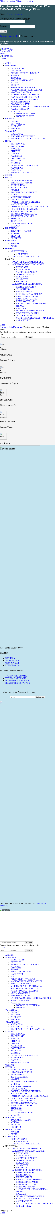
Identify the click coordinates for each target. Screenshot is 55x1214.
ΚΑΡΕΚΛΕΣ (16, 156)
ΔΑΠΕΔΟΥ (16, 126)
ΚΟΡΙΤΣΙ (15, 243)
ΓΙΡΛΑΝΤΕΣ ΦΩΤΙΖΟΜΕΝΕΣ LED (27, 262)
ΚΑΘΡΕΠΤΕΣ (17, 83)
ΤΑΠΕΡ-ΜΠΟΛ (18, 185)
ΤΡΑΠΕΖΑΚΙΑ (17, 146)
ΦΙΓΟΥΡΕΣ (16, 78)
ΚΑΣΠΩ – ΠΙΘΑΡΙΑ (20, 109)
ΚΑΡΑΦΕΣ (16, 75)
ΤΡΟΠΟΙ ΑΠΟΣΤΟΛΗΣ (16, 676)
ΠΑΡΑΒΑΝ (16, 170)
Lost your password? (9, 36)
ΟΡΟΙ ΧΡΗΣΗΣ (12, 663)
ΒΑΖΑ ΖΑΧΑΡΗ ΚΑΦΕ (22, 180)
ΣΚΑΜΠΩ (15, 163)
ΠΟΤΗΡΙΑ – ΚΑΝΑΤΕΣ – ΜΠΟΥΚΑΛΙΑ (29, 206)
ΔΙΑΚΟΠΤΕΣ (22, 279)
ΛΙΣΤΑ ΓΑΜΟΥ (12, 660)
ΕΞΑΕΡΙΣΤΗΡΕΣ (23, 269)
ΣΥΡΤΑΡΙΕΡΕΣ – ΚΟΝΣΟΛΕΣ (24, 165)
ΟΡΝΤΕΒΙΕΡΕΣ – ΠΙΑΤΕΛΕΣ (24, 209)
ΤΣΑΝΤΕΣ (15, 236)
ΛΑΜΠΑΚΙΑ (22, 254)
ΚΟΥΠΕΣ (15, 190)
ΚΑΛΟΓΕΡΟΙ (17, 168)
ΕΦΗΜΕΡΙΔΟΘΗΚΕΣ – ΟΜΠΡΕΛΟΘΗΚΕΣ (31, 106)
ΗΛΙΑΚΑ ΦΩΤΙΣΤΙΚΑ (26, 299)
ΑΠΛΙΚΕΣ (15, 128)
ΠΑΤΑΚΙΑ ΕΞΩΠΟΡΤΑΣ (22, 223)
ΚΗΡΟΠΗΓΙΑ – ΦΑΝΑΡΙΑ (23, 87)
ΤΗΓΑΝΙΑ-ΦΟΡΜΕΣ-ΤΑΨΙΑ (24, 214)
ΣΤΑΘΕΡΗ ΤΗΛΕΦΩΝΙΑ (27, 313)
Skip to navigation (8, 1)
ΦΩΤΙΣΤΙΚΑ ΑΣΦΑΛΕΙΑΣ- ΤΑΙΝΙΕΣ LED (35, 318)
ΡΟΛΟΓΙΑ (15, 111)
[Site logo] (6, 49)
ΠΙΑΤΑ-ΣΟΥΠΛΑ (19, 199)
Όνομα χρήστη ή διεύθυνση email (15, 19)
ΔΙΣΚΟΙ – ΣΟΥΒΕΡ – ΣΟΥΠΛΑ (25, 73)
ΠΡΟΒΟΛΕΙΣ (22, 267)
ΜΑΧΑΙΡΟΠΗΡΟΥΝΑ (21, 197)
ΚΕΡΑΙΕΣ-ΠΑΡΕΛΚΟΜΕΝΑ (29, 294)
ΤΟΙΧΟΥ (15, 85)
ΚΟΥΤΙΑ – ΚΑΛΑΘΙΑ (21, 92)
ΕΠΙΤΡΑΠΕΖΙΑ (18, 124)
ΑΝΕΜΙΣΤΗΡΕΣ (23, 320)
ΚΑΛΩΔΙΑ (21, 308)
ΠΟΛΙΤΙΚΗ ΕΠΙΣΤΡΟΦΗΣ (17, 683)
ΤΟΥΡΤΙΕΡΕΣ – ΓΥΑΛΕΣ (22, 216)
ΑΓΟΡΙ (14, 246)
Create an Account (14, 14)
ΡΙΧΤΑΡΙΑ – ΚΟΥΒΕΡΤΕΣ (23, 136)
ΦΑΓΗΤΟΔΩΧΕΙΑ (19, 187)
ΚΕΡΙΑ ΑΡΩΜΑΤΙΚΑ (20, 102)
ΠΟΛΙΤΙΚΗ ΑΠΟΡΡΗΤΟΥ (17, 680)
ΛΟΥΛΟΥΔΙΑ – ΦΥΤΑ (21, 104)
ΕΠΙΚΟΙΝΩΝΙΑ (12, 665)
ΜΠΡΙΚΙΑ (15, 195)
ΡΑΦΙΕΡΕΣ (16, 149)
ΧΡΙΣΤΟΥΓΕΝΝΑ (19, 251)
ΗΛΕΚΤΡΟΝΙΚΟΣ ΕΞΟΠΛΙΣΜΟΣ (26, 284)
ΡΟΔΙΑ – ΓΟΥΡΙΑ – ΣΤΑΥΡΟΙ (24, 99)
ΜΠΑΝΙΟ (15, 226)
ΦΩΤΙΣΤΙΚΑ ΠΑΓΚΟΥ (26, 272)
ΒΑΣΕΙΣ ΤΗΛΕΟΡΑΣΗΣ (27, 296)
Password (5, 26)
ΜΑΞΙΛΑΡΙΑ (17, 134)
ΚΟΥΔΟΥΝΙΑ (22, 277)
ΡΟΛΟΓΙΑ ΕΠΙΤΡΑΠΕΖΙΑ (28, 114)
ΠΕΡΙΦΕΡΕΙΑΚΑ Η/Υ (26, 287)
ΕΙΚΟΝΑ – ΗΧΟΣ (24, 291)
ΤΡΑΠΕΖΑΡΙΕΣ (18, 144)
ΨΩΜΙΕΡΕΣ (16, 218)
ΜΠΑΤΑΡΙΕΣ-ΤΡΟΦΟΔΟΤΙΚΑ (30, 311)
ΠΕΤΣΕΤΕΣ (16, 238)
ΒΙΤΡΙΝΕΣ (15, 151)
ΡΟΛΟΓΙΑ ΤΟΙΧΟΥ (25, 116)
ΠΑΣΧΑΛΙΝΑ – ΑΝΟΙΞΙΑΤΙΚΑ (25, 256)
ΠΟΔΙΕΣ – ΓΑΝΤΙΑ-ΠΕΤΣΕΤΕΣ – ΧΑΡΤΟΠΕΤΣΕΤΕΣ (26, 203)
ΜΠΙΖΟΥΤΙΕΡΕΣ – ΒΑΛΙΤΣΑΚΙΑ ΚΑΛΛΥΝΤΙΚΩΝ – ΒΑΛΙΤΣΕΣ (26, 95)
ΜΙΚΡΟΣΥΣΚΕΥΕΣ (25, 274)
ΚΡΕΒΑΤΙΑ (16, 161)
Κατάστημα (18, 327)
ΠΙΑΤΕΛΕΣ (16, 71)
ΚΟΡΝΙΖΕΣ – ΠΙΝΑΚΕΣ (22, 80)
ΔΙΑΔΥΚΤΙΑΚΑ (23, 289)
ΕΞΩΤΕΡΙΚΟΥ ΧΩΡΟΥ (21, 173)
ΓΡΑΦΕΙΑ (15, 153)
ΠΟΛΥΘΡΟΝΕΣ (18, 158)
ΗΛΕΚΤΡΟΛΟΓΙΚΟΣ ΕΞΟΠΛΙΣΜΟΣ (27, 264)
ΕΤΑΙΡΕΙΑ (10, 658)
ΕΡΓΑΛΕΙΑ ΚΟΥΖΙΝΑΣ (21, 183)
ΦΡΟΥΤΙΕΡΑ (17, 221)
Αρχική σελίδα (6, 327)
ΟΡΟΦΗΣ (15, 121)
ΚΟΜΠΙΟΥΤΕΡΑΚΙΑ (26, 301)
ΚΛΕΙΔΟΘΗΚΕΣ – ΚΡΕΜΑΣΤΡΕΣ (26, 90)
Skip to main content (24, 1)
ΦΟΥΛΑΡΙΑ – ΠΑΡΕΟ (21, 231)
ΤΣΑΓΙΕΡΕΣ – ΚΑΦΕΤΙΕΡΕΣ (24, 192)
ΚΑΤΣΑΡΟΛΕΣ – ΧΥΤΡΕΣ (23, 211)
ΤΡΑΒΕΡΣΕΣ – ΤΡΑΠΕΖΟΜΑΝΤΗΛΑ (28, 139)
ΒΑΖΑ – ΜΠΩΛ (18, 68)
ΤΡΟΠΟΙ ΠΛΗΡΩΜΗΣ (15, 678)
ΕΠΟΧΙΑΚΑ (22, 281)
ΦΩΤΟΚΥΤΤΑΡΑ (24, 315)
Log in (3, 31)
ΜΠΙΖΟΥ (15, 233)
